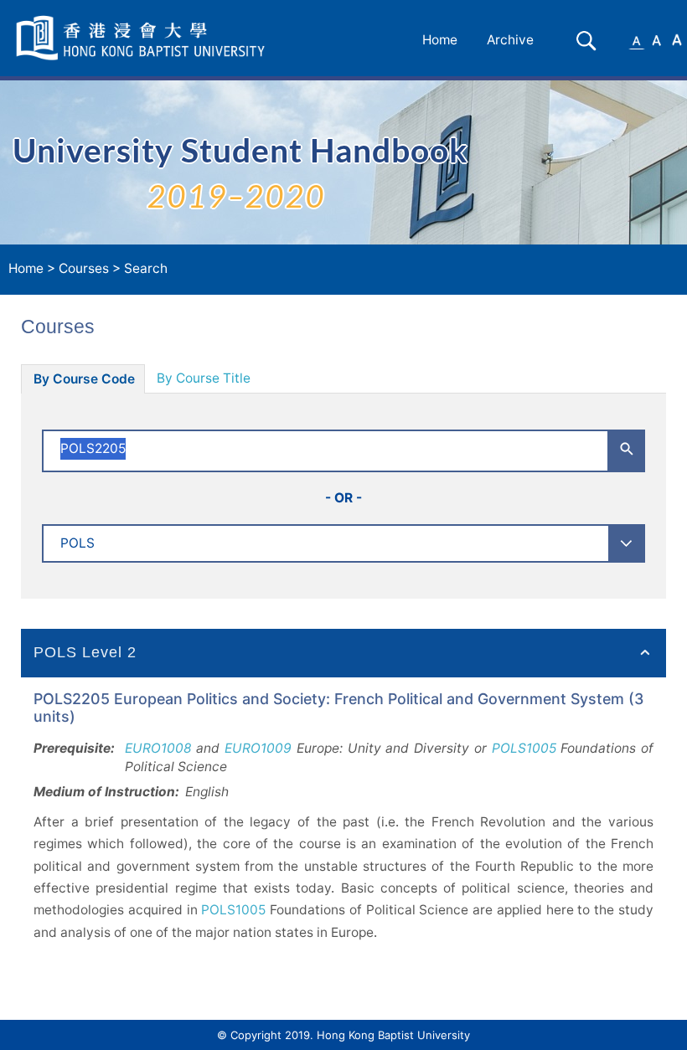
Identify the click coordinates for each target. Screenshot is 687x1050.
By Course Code (84, 379)
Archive (510, 40)
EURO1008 (158, 748)
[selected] (143, 38)
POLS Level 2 (85, 652)
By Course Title (204, 378)
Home (439, 40)
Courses (84, 268)
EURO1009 (258, 748)
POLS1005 (524, 748)
